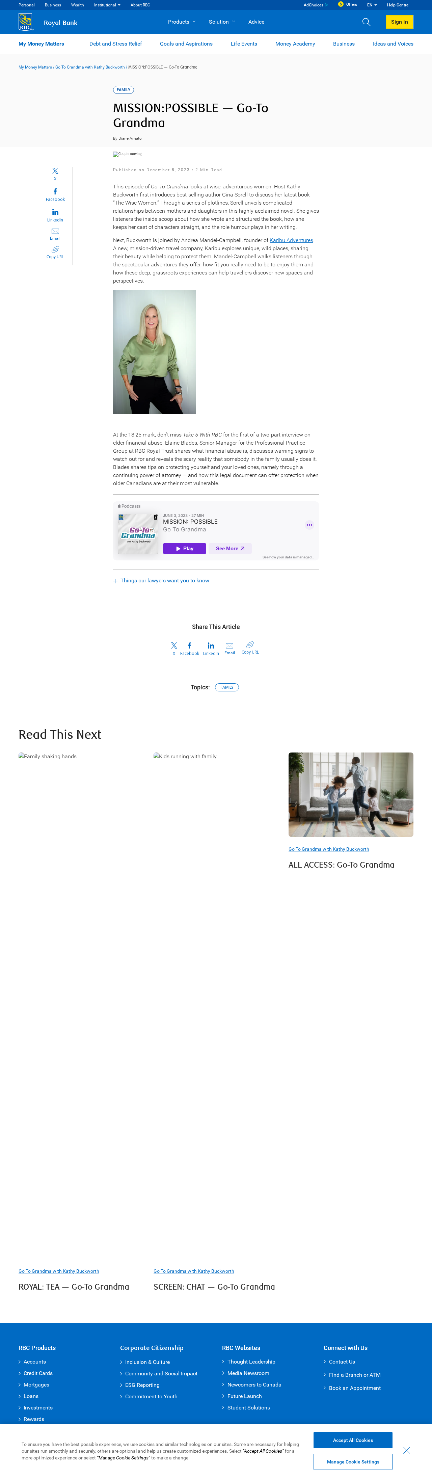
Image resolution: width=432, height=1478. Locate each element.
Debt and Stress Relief (115, 44)
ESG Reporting (142, 1385)
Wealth (77, 5)
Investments (38, 1407)
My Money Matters (41, 44)
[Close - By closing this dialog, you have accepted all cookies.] (407, 1450)
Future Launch (244, 1396)
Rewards (34, 1419)
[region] (216, 1451)
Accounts (35, 1361)
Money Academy (295, 44)
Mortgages (36, 1384)
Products (178, 22)
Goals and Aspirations (186, 44)
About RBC (140, 5)
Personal (27, 5)
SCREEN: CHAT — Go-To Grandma (214, 1287)
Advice (256, 22)
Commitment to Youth (151, 1396)
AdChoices (313, 5)
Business (53, 5)
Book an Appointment (355, 1388)
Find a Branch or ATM (355, 1375)
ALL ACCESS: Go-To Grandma (342, 865)
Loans (31, 1396)
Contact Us (342, 1361)
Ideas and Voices (393, 44)
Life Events (244, 44)
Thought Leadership (251, 1361)
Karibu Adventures (291, 240)
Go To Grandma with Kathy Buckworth (90, 67)
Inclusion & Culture (147, 1362)
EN (370, 5)
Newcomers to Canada (254, 1384)
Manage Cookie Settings (353, 1461)
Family (227, 687)
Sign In (399, 22)
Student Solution (247, 1407)
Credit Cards (38, 1373)
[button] (369, 22)
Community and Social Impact (161, 1373)
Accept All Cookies (353, 1440)
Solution (219, 22)
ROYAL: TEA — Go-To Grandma (74, 1287)
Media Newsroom (248, 1373)
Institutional (105, 5)
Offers (351, 4)
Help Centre (397, 5)
